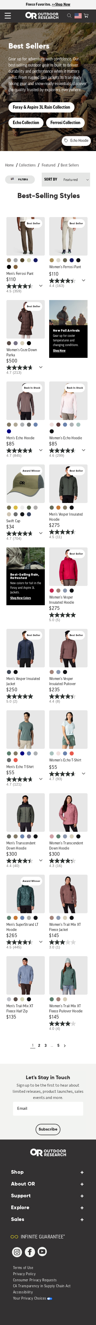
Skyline (36, 425)
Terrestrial (58, 591)
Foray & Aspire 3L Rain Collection (41, 107)
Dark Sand (52, 260)
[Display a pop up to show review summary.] (42, 287)
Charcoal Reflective (16, 514)
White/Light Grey (22, 508)
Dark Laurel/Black (9, 836)
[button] (86, 15)
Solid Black (9, 267)
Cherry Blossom (52, 425)
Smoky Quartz (16, 343)
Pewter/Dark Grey (36, 508)
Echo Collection (26, 122)
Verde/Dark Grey (29, 508)
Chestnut (9, 343)
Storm (29, 425)
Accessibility (23, 1292)
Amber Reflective (16, 508)
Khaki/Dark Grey (9, 514)
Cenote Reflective (29, 514)
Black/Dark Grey (22, 514)
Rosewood (52, 836)
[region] (48, 5)
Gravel (9, 425)
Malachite (9, 753)
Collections (27, 165)
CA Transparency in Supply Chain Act (42, 1286)
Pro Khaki (29, 260)
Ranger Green (65, 260)
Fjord (65, 591)
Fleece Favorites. (39, 4)
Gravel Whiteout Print (16, 425)
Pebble (22, 425)
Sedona (58, 508)
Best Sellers (70, 165)
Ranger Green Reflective (9, 508)
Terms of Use (23, 1268)
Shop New (59, 350)
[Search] (63, 15)
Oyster (22, 343)
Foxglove (52, 591)
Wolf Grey (29, 918)
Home (9, 165)
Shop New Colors (20, 598)
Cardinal (16, 760)
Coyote (16, 267)
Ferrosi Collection (65, 122)
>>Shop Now (61, 4)
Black (78, 260)
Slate (9, 999)
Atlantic (9, 672)
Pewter (16, 260)
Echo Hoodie (79, 141)
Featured (49, 165)
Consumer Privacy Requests (35, 1280)
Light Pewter (58, 260)
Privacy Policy (24, 1274)
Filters (23, 179)
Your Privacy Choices (29, 1299)
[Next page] (64, 1045)
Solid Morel (9, 260)
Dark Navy (36, 260)
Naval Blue (9, 431)
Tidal (78, 425)
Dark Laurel (52, 508)
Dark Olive (22, 260)
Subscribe (48, 1129)
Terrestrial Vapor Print (58, 425)
